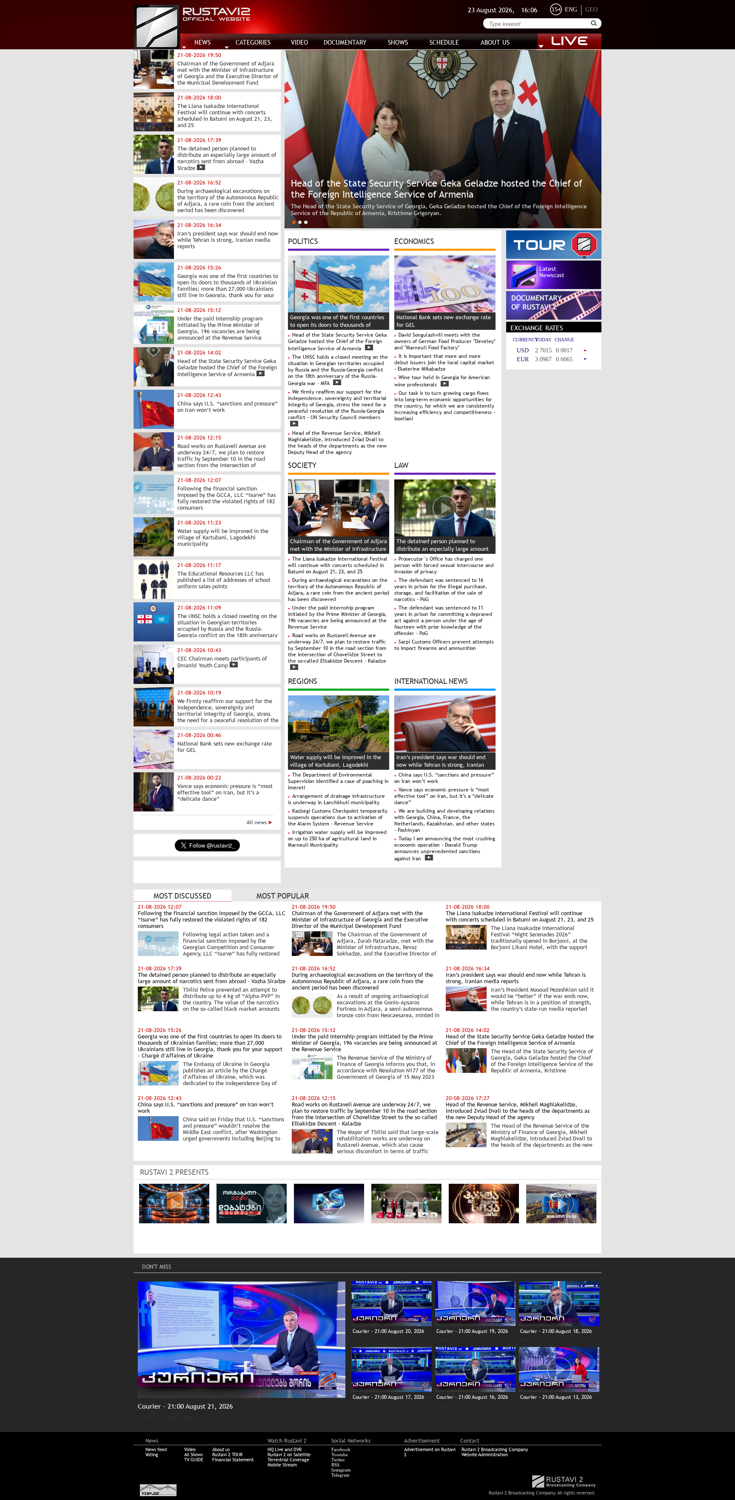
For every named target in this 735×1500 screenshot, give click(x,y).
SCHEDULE (444, 42)
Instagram (341, 1469)
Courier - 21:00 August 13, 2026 (556, 1397)
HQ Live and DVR (285, 1449)
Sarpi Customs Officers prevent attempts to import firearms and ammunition (444, 645)
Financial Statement (233, 1459)
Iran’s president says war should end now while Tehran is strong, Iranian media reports (440, 765)
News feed (156, 1449)
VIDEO (299, 42)
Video (190, 1449)
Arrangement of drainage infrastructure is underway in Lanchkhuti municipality (336, 799)
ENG (571, 9)
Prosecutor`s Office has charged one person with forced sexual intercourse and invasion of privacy (444, 565)
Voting (151, 1454)
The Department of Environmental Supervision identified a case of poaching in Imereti (338, 781)
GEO (591, 9)
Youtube (339, 1454)
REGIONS (302, 680)
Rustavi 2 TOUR (227, 1454)
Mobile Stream (282, 1464)
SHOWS (398, 42)
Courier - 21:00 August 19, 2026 (472, 1331)
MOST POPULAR (282, 895)
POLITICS (303, 240)
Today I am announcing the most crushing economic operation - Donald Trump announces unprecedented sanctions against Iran (444, 849)
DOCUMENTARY (345, 42)
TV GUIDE (193, 1459)
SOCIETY (302, 464)
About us (221, 1449)
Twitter (338, 1459)
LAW (401, 464)
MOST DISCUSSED (182, 895)
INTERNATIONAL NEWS (431, 680)
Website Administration (485, 1454)
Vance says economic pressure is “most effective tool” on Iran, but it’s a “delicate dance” (444, 796)
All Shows (193, 1454)
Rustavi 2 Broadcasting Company (495, 1449)
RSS (335, 1464)
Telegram (340, 1474)
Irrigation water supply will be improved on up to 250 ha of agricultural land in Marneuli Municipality (337, 838)
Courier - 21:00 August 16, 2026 (472, 1397)
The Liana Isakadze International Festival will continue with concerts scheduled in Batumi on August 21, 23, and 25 (337, 565)
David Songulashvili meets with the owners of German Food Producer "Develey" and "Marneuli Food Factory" (445, 341)
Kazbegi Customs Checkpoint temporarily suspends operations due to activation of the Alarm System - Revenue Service (337, 817)
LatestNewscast (551, 271)
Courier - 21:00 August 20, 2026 (388, 1331)
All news (257, 822)
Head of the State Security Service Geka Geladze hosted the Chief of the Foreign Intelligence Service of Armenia (337, 342)
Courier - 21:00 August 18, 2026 (556, 1331)
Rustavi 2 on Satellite (289, 1454)
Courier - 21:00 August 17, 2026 (388, 1397)
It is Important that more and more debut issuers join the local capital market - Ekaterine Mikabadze (444, 362)
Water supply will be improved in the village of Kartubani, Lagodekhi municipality (335, 765)
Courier (146, 1418)
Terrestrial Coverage (288, 1459)
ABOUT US (495, 42)
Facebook (340, 1449)
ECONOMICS (414, 240)
